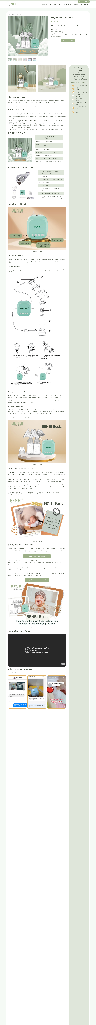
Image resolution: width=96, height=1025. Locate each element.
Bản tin (80, 1)
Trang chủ (10, 14)
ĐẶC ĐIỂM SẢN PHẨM (81, 85)
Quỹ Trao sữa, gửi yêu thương (79, 79)
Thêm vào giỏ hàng (67, 40)
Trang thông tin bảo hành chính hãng (36, 580)
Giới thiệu (87, 1)
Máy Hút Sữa (17, 14)
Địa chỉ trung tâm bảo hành (37, 556)
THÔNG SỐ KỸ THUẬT (81, 92)
